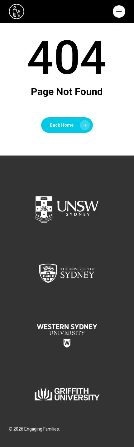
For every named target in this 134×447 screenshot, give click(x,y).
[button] (119, 11)
